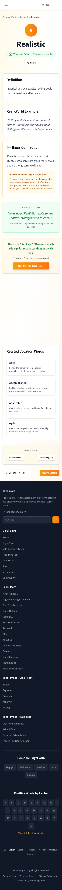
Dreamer (7, 696)
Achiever (7, 702)
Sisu (53, 767)
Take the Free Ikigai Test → (31, 266)
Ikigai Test (8, 543)
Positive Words (10, 17)
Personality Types (12, 645)
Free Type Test (10, 555)
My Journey (9, 572)
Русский (42, 849)
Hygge (9, 767)
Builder (6, 684)
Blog (5, 634)
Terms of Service (27, 876)
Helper (6, 707)
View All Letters (49, 473)
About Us (7, 640)
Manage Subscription (49, 876)
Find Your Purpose (12, 605)
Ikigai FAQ (8, 617)
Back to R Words (17, 473)
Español (21, 849)
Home (6, 537)
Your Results (9, 560)
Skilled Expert (10, 729)
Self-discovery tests (13, 549)
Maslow (41, 767)
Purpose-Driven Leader (15, 735)
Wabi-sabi (25, 767)
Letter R (24, 17)
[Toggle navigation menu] (55, 5)
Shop (5, 566)
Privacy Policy (9, 876)
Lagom (31, 775)
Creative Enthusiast (13, 723)
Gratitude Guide (11, 622)
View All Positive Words (31, 833)
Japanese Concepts (13, 668)
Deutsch (31, 854)
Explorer (7, 690)
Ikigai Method (10, 611)
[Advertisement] (31, 310)
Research (8, 628)
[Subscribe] (55, 519)
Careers (7, 651)
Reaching (16, 457)
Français (31, 849)
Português (53, 849)
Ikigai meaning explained (16, 599)
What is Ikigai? (10, 594)
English (12, 849)
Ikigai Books (9, 663)
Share (33, 62)
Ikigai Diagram (10, 657)
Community (9, 578)
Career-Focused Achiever (16, 741)
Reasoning (45, 457)
